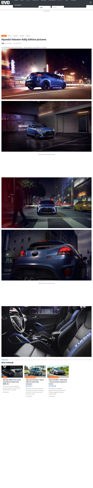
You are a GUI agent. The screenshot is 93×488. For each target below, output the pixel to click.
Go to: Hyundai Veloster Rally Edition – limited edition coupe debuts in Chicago (23, 47)
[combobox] (39, 7)
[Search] (91, 2)
